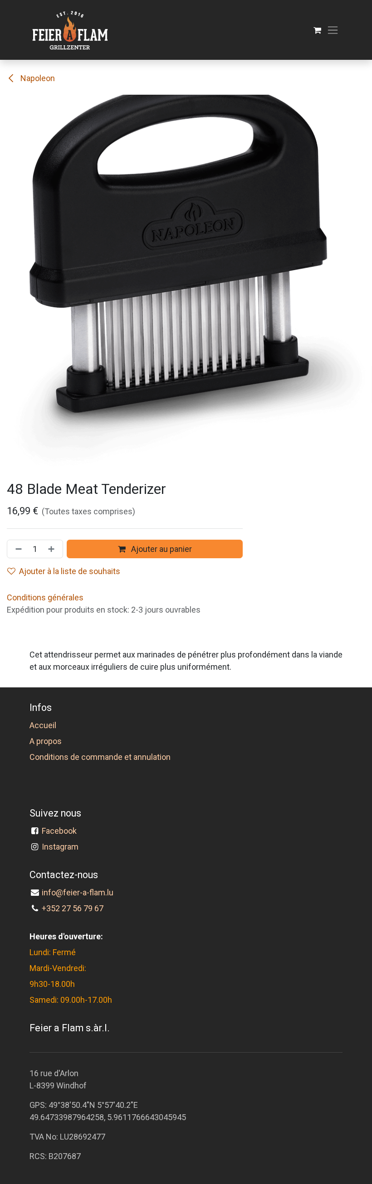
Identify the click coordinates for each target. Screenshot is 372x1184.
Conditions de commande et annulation (100, 757)
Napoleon (37, 78)
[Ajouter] (53, 549)
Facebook (61, 831)
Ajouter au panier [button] (160, 549)
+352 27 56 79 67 (72, 908)
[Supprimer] (16, 549)
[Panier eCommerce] (317, 30)
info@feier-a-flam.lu (77, 892)
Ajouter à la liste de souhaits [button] (69, 571)
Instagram (60, 846)
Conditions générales (45, 597)
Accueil (42, 725)
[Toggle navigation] (333, 30)
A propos (45, 741)
